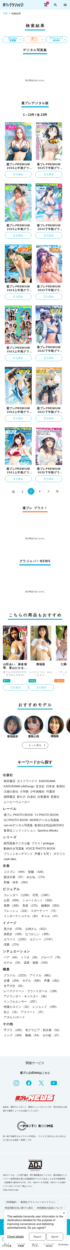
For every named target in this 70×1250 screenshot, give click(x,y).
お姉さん (36, 928)
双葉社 (55, 796)
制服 (36, 871)
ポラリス (59, 853)
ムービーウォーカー (17, 802)
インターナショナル (22, 916)
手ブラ (14, 1030)
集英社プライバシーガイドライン (38, 1202)
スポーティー (44, 910)
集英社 (60, 786)
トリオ (30, 957)
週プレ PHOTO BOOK (18, 814)
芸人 (11, 1012)
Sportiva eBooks (47, 830)
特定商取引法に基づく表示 (19, 1208)
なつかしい (38, 934)
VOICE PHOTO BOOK (40, 848)
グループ (51, 957)
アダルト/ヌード (14, 1017)
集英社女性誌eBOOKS (49, 825)
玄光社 (40, 786)
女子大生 (14, 985)
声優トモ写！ (43, 853)
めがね (37, 877)
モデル (32, 980)
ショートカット (38, 900)
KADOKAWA (47, 781)
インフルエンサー (21, 1001)
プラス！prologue (43, 843)
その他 (51, 1035)
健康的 (51, 905)
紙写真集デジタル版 (17, 843)
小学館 (24, 791)
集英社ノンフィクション (20, 830)
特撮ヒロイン (17, 1006)
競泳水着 (14, 877)
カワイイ (16, 939)
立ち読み (18, 174)
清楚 (12, 944)
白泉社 (31, 796)
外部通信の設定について (50, 1208)
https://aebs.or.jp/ (10, 1190)
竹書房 (50, 791)
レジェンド (45, 1006)
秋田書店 (9, 781)
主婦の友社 (11, 791)
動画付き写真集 (14, 848)
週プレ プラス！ (34, 39)
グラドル (16, 975)
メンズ (14, 1035)
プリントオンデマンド (18, 853)
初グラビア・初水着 (43, 1030)
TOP (5, 13)
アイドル (41, 975)
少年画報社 (37, 791)
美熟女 (14, 934)
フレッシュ (16, 910)
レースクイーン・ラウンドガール (31, 991)
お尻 (12, 900)
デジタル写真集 (12, 39)
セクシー (42, 939)
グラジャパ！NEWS (56, 39)
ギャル (50, 916)
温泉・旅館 (37, 962)
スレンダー (17, 895)
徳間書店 (9, 796)
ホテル (13, 962)
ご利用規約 (11, 1202)
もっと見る (35, 745)
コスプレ (15, 871)
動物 (33, 1035)
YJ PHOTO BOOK (47, 814)
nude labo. (10, 859)
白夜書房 (43, 796)
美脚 (12, 905)
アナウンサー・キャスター (26, 996)
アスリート (33, 1012)
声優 (52, 980)
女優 (12, 980)
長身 (30, 905)
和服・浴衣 (17, 882)
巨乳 (42, 895)
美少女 (14, 928)
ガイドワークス (27, 781)
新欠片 (21, 796)
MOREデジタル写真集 (44, 820)
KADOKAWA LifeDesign (19, 786)
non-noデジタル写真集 (18, 825)
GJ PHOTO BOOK (16, 820)
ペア (11, 957)
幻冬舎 (50, 786)
